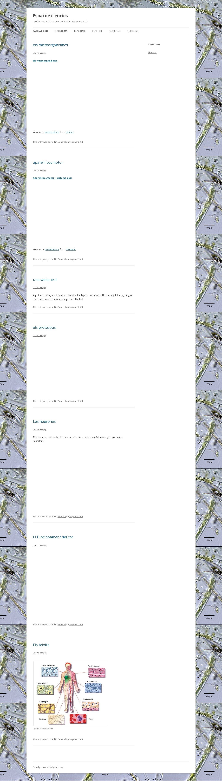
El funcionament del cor (53, 536)
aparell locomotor (48, 162)
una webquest (45, 279)
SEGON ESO (115, 31)
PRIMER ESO (79, 31)
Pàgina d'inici (40, 31)
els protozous (44, 327)
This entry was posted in (45, 307)
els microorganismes (50, 44)
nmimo (69, 132)
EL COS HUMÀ (60, 31)
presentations (52, 132)
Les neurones (44, 421)
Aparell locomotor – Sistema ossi (52, 177)
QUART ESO (97, 31)
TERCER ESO (133, 31)
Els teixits (41, 644)
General (62, 141)
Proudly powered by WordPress (48, 767)
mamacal (71, 249)
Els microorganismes (45, 60)
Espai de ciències (50, 16)
